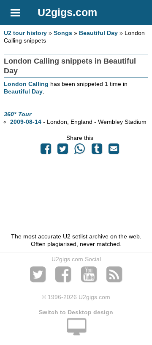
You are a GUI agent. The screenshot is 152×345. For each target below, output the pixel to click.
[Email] (113, 150)
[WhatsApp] (79, 150)
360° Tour (17, 114)
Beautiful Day (98, 32)
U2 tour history (25, 32)
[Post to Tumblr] (96, 150)
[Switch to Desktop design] (76, 331)
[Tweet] (62, 150)
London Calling (26, 83)
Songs (63, 32)
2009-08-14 (25, 121)
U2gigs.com (67, 12)
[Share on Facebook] (45, 150)
